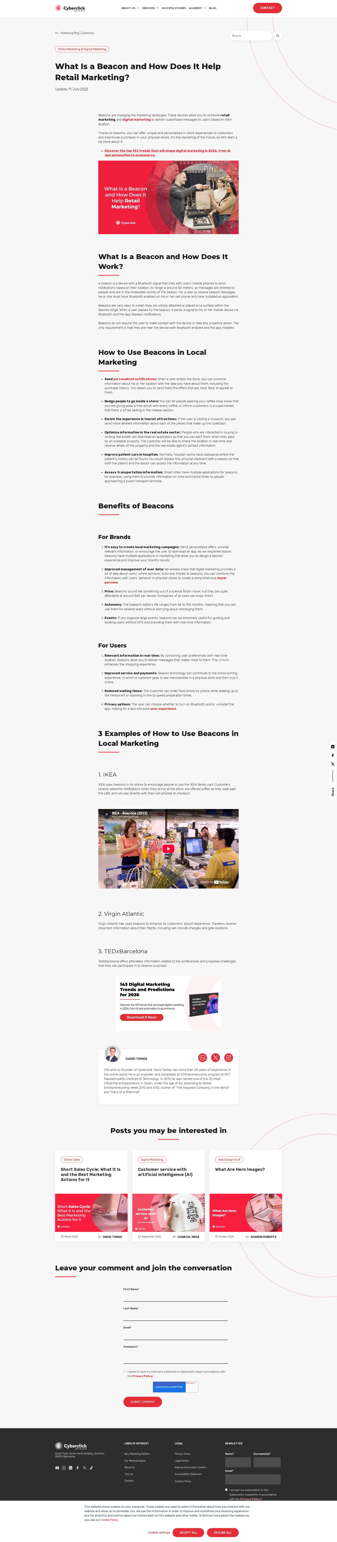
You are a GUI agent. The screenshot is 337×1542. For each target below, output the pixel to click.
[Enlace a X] (84, 1467)
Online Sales (72, 1159)
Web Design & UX (229, 1159)
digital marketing (136, 120)
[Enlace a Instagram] (64, 1467)
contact (267, 8)
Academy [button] (196, 8)
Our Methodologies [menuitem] (135, 1460)
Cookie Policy (109, 1520)
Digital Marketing (152, 1159)
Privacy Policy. (142, 1376)
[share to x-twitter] (333, 764)
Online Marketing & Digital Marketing (82, 49)
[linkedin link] (202, 1057)
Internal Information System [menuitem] (190, 1467)
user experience (163, 709)
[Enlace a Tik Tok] (91, 1467)
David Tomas (112, 1237)
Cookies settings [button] (159, 1532)
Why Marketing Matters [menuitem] (137, 1453)
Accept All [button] (188, 1532)
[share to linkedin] (333, 746)
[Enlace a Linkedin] (70, 1467)
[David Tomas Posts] (228, 1057)
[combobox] (251, 35)
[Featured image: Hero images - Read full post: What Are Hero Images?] (246, 1212)
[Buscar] (277, 35)
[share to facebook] (333, 755)
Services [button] (149, 8)
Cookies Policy (183, 1481)
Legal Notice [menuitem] (182, 1460)
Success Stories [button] (174, 8)
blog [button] (213, 8)
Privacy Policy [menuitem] (182, 1453)
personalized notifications (134, 379)
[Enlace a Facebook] (77, 1467)
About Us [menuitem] (129, 1467)
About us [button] (128, 8)
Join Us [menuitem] (128, 1474)
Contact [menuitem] (128, 1480)
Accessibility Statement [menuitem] (188, 1474)
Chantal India (188, 1237)
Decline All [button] (223, 1532)
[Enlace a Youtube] (57, 1467)
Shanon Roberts (263, 1237)
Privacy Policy (250, 1499)
